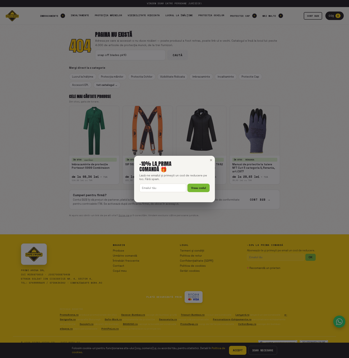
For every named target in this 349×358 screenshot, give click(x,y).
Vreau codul (198, 188)
